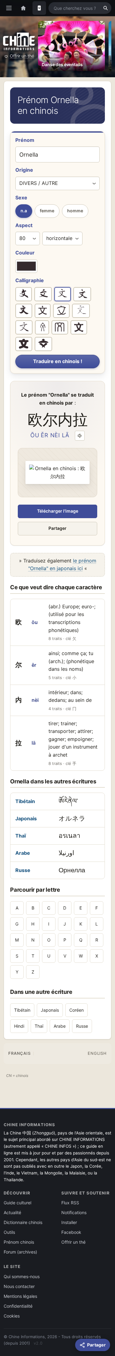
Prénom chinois (19, 1242)
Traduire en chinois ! (57, 361)
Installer (69, 1222)
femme (47, 210)
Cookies (12, 1315)
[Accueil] (23, 8)
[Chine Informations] (19, 41)
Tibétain (25, 801)
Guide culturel (17, 1202)
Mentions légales (20, 1296)
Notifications (73, 1212)
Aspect (24, 225)
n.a (24, 210)
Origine (24, 170)
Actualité (12, 1212)
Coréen (76, 1010)
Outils (9, 1232)
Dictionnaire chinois (23, 1222)
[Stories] (39, 8)
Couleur (25, 253)
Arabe (22, 853)
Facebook (71, 1232)
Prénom (24, 140)
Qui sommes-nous (22, 1276)
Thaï (20, 836)
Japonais (26, 818)
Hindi (19, 1026)
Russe (22, 870)
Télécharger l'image (57, 511)
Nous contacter (19, 1286)
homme (75, 210)
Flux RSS (70, 1202)
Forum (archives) (20, 1251)
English (97, 1053)
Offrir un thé (22, 55)
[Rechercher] (105, 8)
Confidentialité (18, 1306)
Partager (57, 528)
